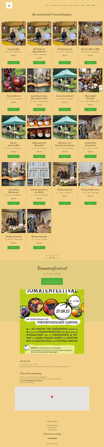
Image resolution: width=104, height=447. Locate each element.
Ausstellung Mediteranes (13, 191)
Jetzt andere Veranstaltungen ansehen (52, 282)
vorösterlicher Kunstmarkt (90, 144)
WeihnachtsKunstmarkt (90, 189)
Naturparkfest (13, 49)
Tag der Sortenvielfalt (14, 144)
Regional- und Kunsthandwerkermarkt (64, 144)
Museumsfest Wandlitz (90, 97)
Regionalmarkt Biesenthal (39, 144)
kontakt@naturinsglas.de (52, 425)
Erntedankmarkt (64, 49)
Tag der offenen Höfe (90, 49)
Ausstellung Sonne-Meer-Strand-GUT (39, 97)
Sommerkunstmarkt (64, 96)
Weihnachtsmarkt (65, 189)
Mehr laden (52, 257)
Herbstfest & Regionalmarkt (39, 50)
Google (59, 434)
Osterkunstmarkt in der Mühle (39, 191)
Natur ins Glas (52, 421)
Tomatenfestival (13, 96)
